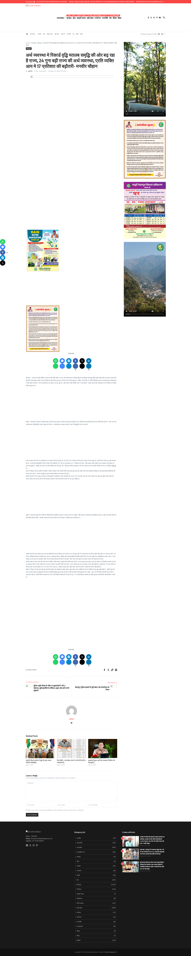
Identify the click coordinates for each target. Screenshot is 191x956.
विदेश (115, 17)
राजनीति (105, 17)
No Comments (41, 71)
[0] (2, 252)
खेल (74, 17)
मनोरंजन (98, 17)
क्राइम (69, 17)
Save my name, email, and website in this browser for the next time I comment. (56, 810)
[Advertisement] (92, 181)
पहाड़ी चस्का (81, 17)
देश (110, 17)
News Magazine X (111, 952)
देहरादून (39, 43)
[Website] (71, 723)
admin (30, 71)
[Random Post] (159, 34)
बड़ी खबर (90, 17)
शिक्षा (119, 17)
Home (28, 43)
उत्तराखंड (60, 17)
